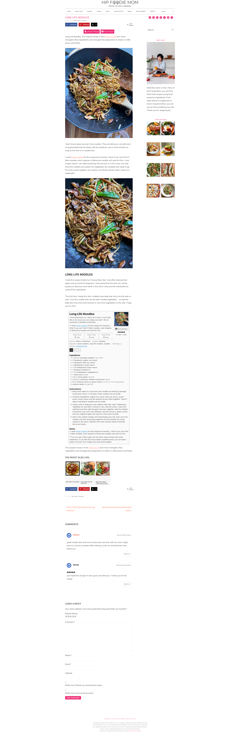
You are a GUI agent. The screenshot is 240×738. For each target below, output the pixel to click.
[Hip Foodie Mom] (120, 7)
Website (68, 673)
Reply (127, 554)
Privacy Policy (131, 719)
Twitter (114, 719)
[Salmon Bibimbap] (168, 134)
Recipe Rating (71, 613)
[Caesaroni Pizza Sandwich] (168, 176)
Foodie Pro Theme (134, 731)
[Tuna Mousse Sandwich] (168, 155)
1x (71, 350)
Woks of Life (110, 36)
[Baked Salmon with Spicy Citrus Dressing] (153, 134)
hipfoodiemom (81, 346)
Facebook (107, 719)
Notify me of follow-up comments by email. (83, 685)
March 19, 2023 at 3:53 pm (123, 565)
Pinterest (121, 719)
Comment (70, 622)
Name (68, 655)
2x (75, 350)
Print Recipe (109, 31)
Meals (76, 496)
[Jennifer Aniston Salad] (168, 197)
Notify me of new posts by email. (79, 693)
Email (68, 664)
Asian (73, 496)
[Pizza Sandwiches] (153, 155)
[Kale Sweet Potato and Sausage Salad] (153, 176)
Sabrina (76, 535)
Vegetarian (81, 496)
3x (79, 350)
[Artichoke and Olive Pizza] (153, 197)
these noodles (77, 157)
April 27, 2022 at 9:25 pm (124, 535)
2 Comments (84, 20)
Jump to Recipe (92, 31)
